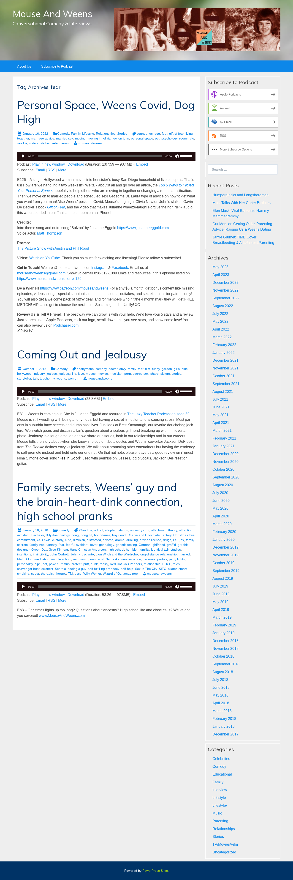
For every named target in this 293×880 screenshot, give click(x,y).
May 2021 (220, 415)
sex (146, 373)
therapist (47, 573)
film (147, 369)
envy (122, 369)
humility (143, 549)
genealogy (106, 545)
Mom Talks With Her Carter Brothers (241, 203)
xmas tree (130, 573)
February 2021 (224, 438)
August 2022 (222, 306)
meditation (41, 559)
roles (176, 564)
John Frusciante (82, 554)
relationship (152, 564)
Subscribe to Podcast (57, 66)
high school (116, 549)
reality (104, 564)
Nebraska (112, 559)
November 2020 (225, 462)
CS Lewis (43, 540)
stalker (45, 143)
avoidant (23, 535)
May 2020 (220, 508)
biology (65, 535)
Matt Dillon (25, 559)
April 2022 (220, 329)
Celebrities (221, 759)
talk (35, 378)
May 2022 (220, 321)
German (145, 545)
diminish (79, 540)
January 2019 (223, 633)
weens (61, 378)
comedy (101, 369)
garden (167, 369)
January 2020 (223, 539)
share (154, 373)
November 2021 (225, 368)
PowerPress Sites (155, 870)
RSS (51, 170)
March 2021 (222, 430)
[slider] (186, 156)
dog (157, 133)
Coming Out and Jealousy (82, 354)
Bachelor (37, 535)
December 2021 (225, 360)
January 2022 (223, 353)
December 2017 (225, 734)
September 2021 (225, 384)
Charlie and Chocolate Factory (149, 535)
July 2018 (220, 680)
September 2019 (225, 571)
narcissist (97, 559)
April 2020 (220, 516)
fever (93, 545)
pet (157, 138)
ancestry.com (139, 530)
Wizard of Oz (112, 573)
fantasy (51, 545)
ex (182, 540)
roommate (186, 138)
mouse (91, 373)
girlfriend (158, 545)
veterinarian (60, 143)
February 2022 (224, 345)
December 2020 (225, 454)
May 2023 (220, 267)
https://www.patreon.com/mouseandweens (74, 288)
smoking (23, 573)
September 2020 (225, 477)
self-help (127, 569)
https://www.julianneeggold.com (143, 228)
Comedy (63, 133)
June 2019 (221, 594)
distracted (94, 540)
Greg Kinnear (58, 549)
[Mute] (176, 156)
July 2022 (220, 314)
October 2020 (223, 469)
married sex (64, 138)
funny (156, 369)
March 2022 (222, 337)
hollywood (24, 373)
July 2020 (220, 493)
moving (80, 138)
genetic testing (126, 545)
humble (131, 549)
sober (35, 573)
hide (185, 369)
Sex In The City (146, 569)
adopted (111, 530)
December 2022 (225, 282)
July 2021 (220, 399)
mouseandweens (90, 143)
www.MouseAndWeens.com (62, 616)
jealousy (64, 373)
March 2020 (222, 524)
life (74, 373)
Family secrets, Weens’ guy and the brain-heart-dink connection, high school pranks (100, 501)
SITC (162, 569)
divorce (108, 540)
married (184, 554)
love (81, 373)
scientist (47, 569)
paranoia (149, 559)
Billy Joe (52, 535)
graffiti (171, 545)
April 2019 (220, 610)
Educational (222, 774)
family (132, 369)
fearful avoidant (77, 545)
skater (172, 569)
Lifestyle (88, 133)
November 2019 (225, 555)
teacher (45, 378)
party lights (177, 559)
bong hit (86, 535)
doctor (113, 369)
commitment (26, 540)
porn (127, 373)
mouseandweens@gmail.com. (42, 273)
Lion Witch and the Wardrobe (117, 554)
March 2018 (222, 711)
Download (76, 164)
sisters (33, 143)
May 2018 (220, 695)
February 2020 (224, 532)
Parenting (220, 821)
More (62, 170)
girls (177, 369)
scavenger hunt (28, 569)
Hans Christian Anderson (88, 549)
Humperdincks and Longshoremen (240, 195)
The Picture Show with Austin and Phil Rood (53, 248)
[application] (106, 156)
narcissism (80, 559)
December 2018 (225, 641)
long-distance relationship (158, 554)
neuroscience (131, 559)
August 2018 (222, 672)
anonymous (85, 369)
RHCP (166, 564)
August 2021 (222, 392)
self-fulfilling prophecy (103, 569)
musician (116, 373)
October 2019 (223, 563)
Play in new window (48, 164)
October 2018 (223, 656)
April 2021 (220, 423)
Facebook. (120, 268)
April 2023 (220, 275)
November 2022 (225, 290)
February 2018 (224, 719)
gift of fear (176, 133)
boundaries (144, 133)
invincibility (40, 554)
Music (217, 813)
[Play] (23, 156)
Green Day (39, 549)
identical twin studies (166, 549)
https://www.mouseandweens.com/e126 (49, 279)
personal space (142, 138)
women (73, 378)
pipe (38, 564)
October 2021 (223, 376)
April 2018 (220, 703)
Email (40, 170)
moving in (94, 138)
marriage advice (42, 138)
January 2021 (223, 446)
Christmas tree (184, 535)
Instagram (99, 268)
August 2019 (222, 578)
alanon (123, 530)
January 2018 (223, 726)
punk (94, 564)
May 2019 (220, 602)
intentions (24, 554)
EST (176, 540)
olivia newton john (116, 138)
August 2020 (222, 485)
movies (103, 373)
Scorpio (60, 569)
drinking (132, 540)
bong (75, 535)
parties (162, 559)
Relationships (105, 133)
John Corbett (59, 554)
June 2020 (221, 501)
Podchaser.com (66, 325)
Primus (65, 564)
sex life (22, 143)
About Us (24, 66)
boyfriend (119, 535)
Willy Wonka (92, 573)
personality (25, 564)
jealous (51, 373)
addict (98, 530)
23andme (85, 530)
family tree (37, 545)
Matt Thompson (49, 233)
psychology (169, 138)
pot (45, 564)
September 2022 (225, 298)
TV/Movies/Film (225, 844)
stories (176, 373)
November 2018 (225, 648)
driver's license (150, 540)
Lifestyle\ (219, 805)
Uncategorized (224, 852)
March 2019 (222, 617)
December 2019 (225, 547)
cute (68, 540)
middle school (61, 559)
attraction (186, 530)
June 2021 (221, 407)
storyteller (24, 378)
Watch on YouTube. (45, 258)
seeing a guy (77, 569)
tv (53, 378)
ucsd (78, 573)
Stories (122, 133)
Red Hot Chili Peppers (126, 564)
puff (86, 564)
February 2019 (224, 625)
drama (120, 540)
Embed (142, 164)
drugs (167, 540)
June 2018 (221, 687)
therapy (60, 573)
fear (164, 133)
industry (39, 373)
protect (76, 564)
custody (57, 540)
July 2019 (220, 586)
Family (75, 133)
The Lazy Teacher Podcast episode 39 (158, 414)
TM (70, 573)
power (53, 564)
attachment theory (164, 530)
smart (183, 569)
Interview (219, 790)
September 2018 (225, 664)
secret (137, 373)
